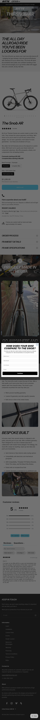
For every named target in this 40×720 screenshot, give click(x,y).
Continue (20, 373)
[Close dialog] (37, 345)
